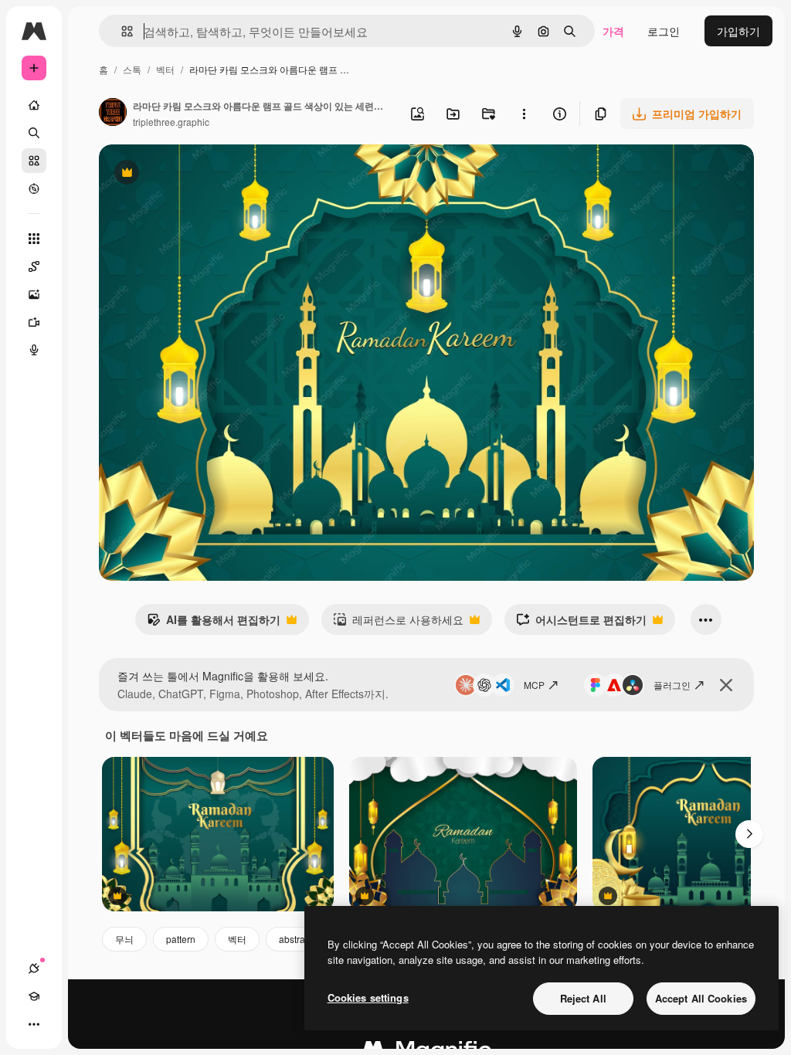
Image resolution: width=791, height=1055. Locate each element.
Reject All (583, 998)
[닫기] (726, 685)
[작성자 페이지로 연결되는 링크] (113, 113)
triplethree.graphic (171, 121)
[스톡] (34, 160)
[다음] (749, 834)
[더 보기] (34, 1024)
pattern (180, 938)
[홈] (34, 105)
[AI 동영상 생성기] (34, 322)
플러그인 (672, 684)
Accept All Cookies (701, 998)
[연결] (34, 968)
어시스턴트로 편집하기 (581, 623)
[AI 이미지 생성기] (34, 294)
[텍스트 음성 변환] (34, 350)
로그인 (663, 31)
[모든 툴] (34, 238)
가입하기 (738, 31)
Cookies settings (368, 997)
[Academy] (34, 996)
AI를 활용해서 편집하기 (213, 623)
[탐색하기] (34, 188)
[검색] (34, 132)
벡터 (165, 69)
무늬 (124, 938)
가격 (613, 31)
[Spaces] (34, 266)
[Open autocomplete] (121, 31)
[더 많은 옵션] (523, 113)
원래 (187, 174)
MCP (534, 684)
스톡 (132, 69)
